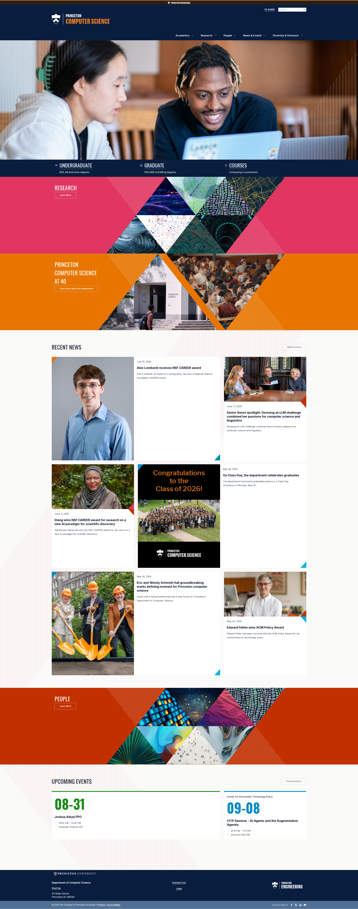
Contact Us (179, 882)
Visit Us (56, 888)
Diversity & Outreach (286, 35)
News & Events (252, 35)
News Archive (294, 347)
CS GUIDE (269, 9)
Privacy (101, 905)
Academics (183, 35)
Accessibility (113, 905)
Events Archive (293, 781)
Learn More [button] (65, 195)
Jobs (179, 888)
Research (206, 35)
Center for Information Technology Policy (250, 796)
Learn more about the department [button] (76, 288)
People (228, 35)
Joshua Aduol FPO (68, 817)
